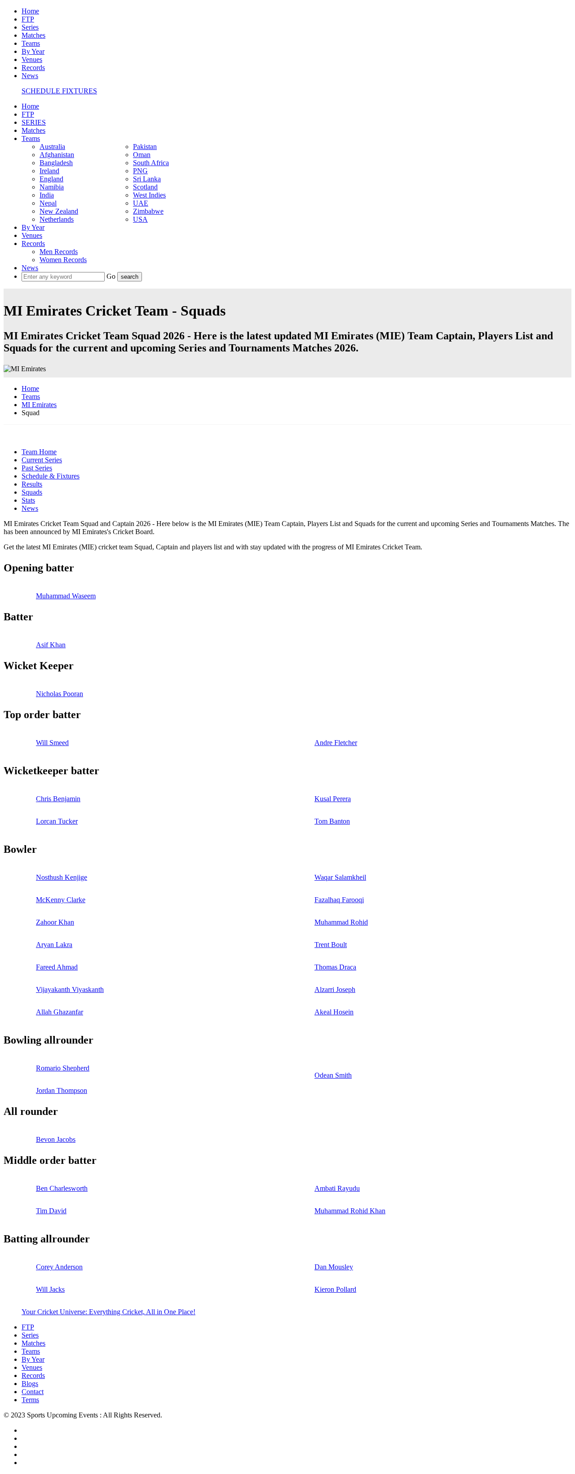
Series (30, 27)
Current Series (42, 460)
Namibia (52, 187)
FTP (28, 19)
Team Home (39, 452)
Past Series (37, 468)
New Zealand (59, 211)
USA (140, 219)
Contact (33, 1391)
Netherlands (57, 219)
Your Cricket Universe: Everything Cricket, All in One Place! (108, 1312)
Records (33, 67)
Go (111, 276)
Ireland (49, 171)
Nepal (48, 203)
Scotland (145, 187)
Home (30, 11)
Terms (30, 1400)
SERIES (34, 122)
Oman (141, 154)
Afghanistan (57, 154)
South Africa (151, 163)
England (51, 179)
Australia (52, 146)
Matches (33, 35)
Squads (32, 492)
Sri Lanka (147, 179)
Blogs (30, 1383)
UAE (140, 203)
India (47, 195)
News (30, 75)
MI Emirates (39, 404)
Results (32, 484)
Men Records (59, 251)
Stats (28, 500)
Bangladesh (56, 163)
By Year (33, 51)
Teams (31, 43)
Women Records (63, 259)
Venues (32, 59)
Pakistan (145, 146)
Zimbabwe (148, 211)
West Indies (149, 195)
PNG (140, 171)
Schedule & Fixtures (51, 476)
